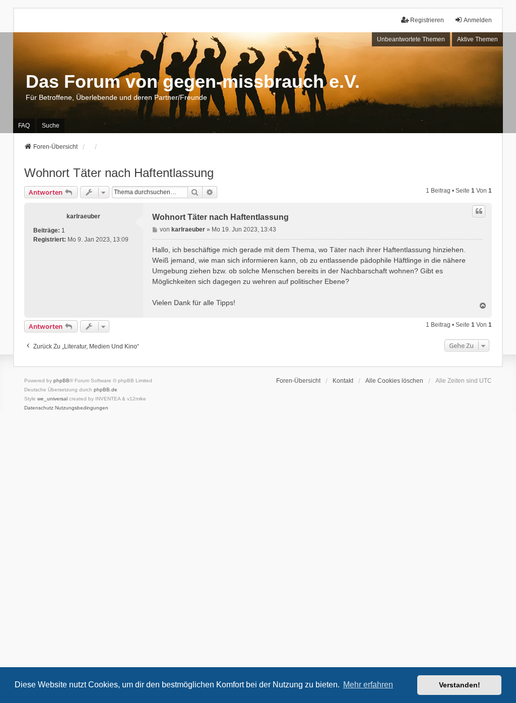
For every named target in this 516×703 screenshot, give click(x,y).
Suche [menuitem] (50, 125)
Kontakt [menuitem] (343, 380)
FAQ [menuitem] (24, 125)
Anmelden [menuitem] (478, 20)
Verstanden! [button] (459, 685)
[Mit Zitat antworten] (478, 211)
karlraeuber (83, 216)
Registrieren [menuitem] (427, 20)
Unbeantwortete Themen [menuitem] (411, 39)
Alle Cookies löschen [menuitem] (394, 380)
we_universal (52, 398)
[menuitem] (38, 408)
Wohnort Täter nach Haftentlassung (119, 173)
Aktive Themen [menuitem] (477, 39)
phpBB (61, 380)
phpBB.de (105, 389)
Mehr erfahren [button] (368, 684)
